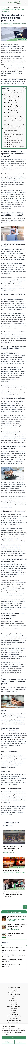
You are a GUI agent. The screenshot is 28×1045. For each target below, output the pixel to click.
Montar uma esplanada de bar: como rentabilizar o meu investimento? (13, 849)
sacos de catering (15, 739)
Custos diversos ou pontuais (15, 146)
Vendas (8, 137)
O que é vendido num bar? (12, 870)
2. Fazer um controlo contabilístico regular (13, 104)
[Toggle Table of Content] (24, 88)
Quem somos (14, 989)
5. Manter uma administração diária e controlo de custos (15, 118)
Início (3, 7)
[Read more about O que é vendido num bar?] (13, 862)
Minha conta (14, 1005)
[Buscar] (25, 907)
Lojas (14, 996)
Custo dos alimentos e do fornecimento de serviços (14, 140)
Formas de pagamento (14, 993)
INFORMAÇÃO (14, 1003)
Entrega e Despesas (14, 991)
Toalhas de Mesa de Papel (14, 1020)
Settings (7, 1042)
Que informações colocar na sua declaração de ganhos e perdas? (13, 134)
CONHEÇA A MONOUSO (14, 987)
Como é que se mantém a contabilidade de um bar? (11, 96)
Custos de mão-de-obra (14, 142)
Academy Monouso (14, 1000)
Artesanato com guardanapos (11, 947)
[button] (26, 3)
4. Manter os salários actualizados (13, 114)
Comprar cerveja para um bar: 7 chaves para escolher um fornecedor (13, 894)
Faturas (14, 1012)
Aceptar (14, 1037)
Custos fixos (10, 144)
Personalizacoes (14, 1014)
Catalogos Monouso (14, 1008)
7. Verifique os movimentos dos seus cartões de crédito (16, 126)
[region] (14, 1034)
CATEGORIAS (14, 1018)
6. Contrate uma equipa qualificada (14, 122)
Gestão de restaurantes (13, 7)
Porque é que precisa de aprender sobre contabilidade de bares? (13, 92)
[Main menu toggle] (3, 3)
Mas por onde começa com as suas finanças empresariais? (14, 130)
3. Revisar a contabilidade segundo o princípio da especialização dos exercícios (15, 109)
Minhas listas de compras (14, 1016)
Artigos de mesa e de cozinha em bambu (14, 950)
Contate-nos (14, 1010)
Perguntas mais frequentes (14, 1006)
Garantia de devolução (14, 994)
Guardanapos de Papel (14, 1022)
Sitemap (14, 998)
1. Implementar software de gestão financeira (14, 100)
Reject (20, 1042)
